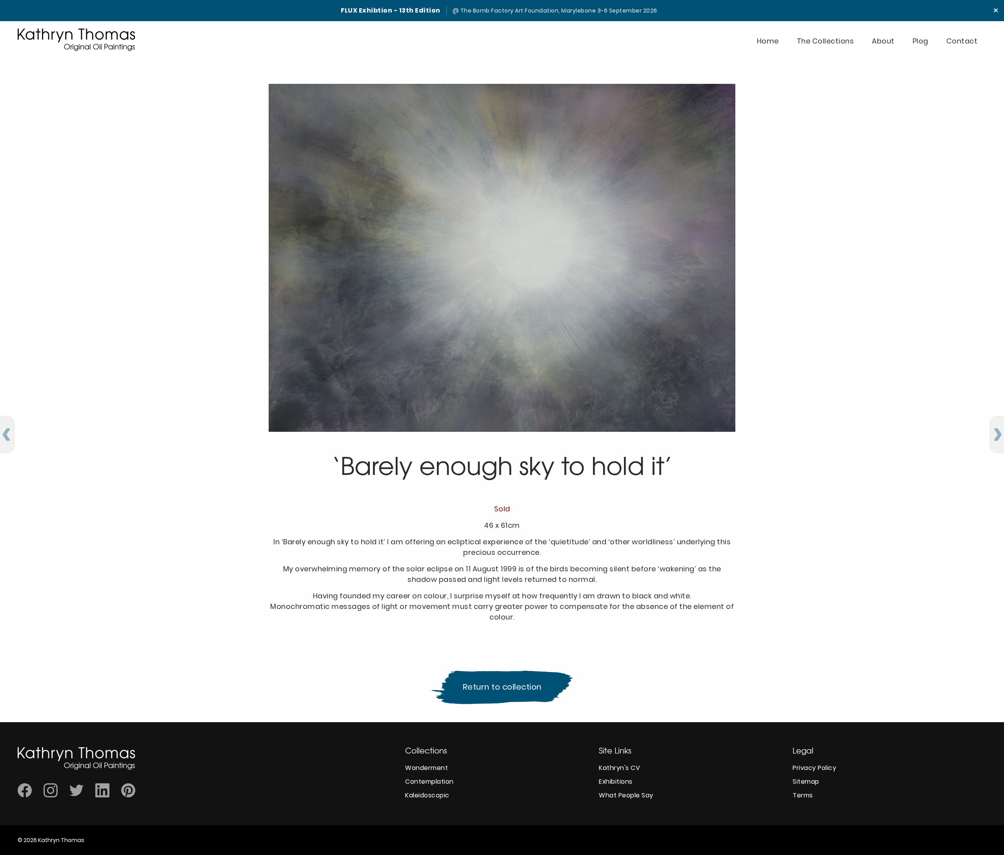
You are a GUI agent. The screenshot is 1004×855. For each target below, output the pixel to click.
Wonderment (426, 767)
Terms (803, 795)
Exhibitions (616, 781)
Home (768, 41)
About (883, 41)
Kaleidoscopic (427, 795)
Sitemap (806, 781)
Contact (962, 41)
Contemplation (429, 781)
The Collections (825, 41)
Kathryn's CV (619, 767)
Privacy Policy (814, 767)
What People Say (626, 795)
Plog (920, 41)
